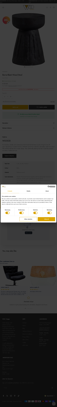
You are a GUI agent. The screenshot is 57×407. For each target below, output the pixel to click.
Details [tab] (28, 191)
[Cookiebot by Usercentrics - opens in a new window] (48, 187)
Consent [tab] (10, 191)
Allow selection (28, 219)
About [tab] (47, 191)
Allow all (46, 219)
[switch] (21, 213)
